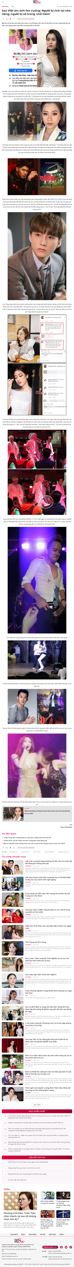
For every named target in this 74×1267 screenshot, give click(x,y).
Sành (61, 1234)
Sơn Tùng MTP (49, 852)
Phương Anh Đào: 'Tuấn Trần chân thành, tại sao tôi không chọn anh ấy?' (20, 1216)
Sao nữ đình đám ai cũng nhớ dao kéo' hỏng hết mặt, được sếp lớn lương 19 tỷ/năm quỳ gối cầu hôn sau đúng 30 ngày (48, 1009)
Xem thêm (37, 1105)
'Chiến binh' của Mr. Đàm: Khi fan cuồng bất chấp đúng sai (25, 840)
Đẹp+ (23, 1234)
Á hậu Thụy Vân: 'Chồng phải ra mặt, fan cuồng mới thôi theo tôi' (27, 838)
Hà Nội (44, 1251)
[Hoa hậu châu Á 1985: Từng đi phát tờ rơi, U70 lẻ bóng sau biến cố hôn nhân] (12, 916)
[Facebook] (61, 1247)
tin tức (18, 1162)
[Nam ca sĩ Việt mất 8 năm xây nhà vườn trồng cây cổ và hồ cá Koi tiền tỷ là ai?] (12, 1061)
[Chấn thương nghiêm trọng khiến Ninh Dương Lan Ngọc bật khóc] (12, 997)
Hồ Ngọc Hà (47, 802)
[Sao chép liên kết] (14, 19)
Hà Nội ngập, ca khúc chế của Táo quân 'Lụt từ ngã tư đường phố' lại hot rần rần (47, 1224)
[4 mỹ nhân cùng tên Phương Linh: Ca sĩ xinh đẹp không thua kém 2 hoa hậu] (12, 1029)
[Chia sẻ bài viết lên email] (10, 19)
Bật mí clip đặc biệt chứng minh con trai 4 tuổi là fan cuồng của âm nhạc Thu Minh (34, 843)
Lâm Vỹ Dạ (11, 91)
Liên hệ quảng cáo (50, 1247)
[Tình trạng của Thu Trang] (12, 948)
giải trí (30, 1174)
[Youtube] (66, 1247)
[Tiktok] (70, 1247)
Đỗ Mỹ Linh (25, 852)
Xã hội (42, 1234)
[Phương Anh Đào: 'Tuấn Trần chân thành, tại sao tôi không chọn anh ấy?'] (20, 1201)
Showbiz (5, 6)
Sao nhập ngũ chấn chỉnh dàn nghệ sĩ (40, 975)
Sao (12, 6)
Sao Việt (26, 808)
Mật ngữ (52, 1234)
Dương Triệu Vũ (64, 852)
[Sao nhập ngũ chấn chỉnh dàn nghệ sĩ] (12, 980)
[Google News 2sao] (26, 19)
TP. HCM (44, 1257)
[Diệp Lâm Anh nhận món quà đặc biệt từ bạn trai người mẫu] (12, 932)
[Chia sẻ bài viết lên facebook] (3, 19)
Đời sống (32, 1234)
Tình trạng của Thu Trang (35, 942)
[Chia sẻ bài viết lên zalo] (6, 19)
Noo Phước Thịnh (60, 199)
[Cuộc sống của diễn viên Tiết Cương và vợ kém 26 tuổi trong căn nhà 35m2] (12, 900)
